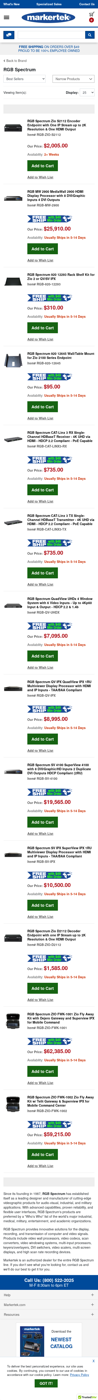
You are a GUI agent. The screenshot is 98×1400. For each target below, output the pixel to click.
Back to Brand (16, 60)
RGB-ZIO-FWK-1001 (52, 1027)
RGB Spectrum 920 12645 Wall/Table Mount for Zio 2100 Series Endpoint (60, 355)
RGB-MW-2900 (48, 205)
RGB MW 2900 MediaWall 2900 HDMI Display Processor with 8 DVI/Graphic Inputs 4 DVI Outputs (56, 195)
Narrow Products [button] (68, 78)
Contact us (87, 4)
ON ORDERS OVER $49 (49, 48)
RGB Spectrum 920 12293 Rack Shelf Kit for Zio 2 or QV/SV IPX (61, 276)
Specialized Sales (49, 4)
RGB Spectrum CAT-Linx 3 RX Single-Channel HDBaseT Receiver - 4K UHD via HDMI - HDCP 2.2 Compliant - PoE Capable (60, 436)
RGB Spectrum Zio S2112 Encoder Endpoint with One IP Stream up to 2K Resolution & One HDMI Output (56, 125)
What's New (11, 4)
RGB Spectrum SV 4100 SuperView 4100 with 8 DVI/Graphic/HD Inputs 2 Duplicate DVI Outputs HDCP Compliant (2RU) (59, 769)
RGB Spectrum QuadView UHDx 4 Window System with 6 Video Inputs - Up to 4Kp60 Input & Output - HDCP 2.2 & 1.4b (60, 603)
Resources (11, 1314)
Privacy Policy (79, 1374)
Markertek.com (15, 1304)
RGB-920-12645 (49, 363)
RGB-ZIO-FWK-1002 (52, 1110)
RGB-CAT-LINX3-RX (52, 446)
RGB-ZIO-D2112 (49, 944)
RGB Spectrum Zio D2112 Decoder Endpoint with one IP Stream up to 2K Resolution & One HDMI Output (56, 935)
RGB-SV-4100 (47, 778)
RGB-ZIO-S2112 (49, 134)
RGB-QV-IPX (46, 695)
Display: (72, 92)
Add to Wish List (40, 177)
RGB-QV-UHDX (48, 612)
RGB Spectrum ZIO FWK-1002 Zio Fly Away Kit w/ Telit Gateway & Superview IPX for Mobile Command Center (60, 1101)
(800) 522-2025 (58, 1280)
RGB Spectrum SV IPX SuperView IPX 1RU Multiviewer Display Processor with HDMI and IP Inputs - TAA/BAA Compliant (59, 852)
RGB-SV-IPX (46, 861)
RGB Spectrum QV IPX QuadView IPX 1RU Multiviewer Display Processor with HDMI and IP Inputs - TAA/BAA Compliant (59, 686)
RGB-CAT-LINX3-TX (51, 529)
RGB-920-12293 (49, 284)
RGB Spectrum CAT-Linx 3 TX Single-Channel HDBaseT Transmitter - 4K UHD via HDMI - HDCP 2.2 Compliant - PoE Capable (60, 519)
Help (7, 1295)
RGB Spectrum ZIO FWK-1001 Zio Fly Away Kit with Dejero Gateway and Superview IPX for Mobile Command (60, 1018)
